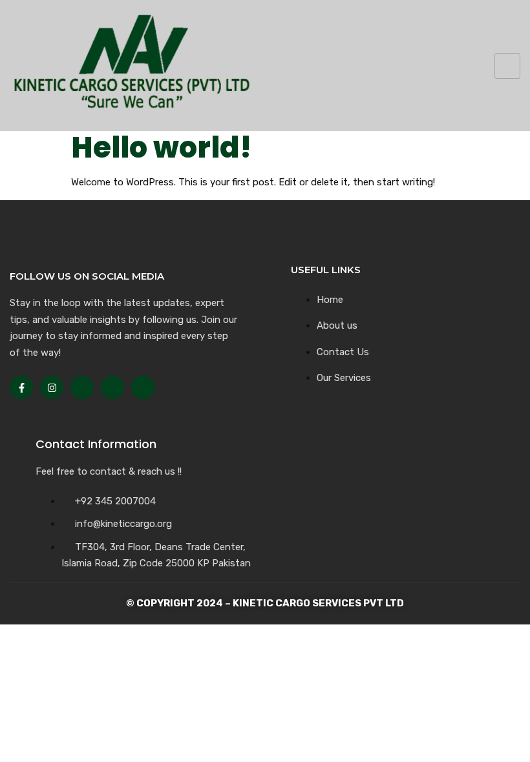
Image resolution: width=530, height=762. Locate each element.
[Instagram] (51, 387)
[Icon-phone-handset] (82, 387)
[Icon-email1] (112, 387)
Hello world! (161, 147)
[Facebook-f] (21, 387)
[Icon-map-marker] (142, 387)
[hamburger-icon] (507, 66)
